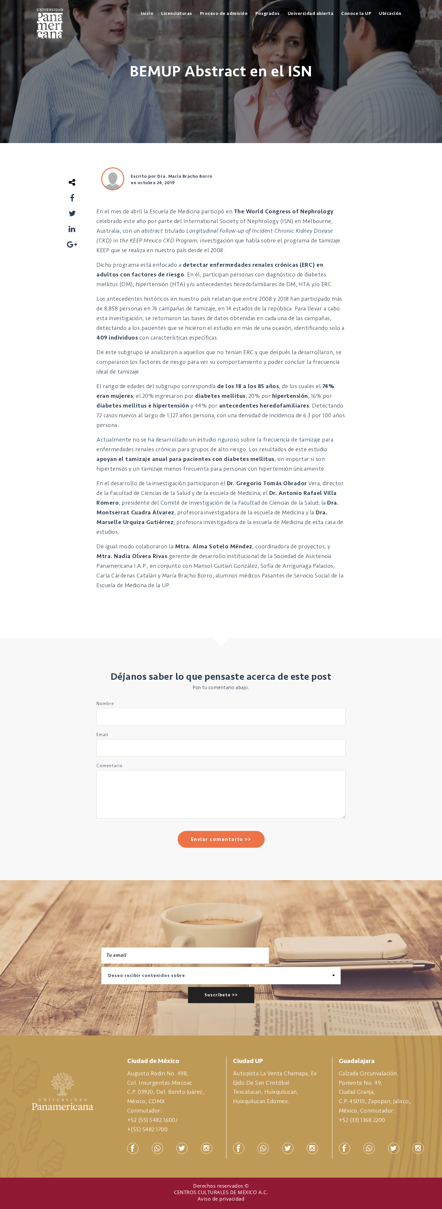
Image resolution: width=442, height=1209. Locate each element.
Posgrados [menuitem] (267, 13)
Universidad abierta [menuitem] (311, 13)
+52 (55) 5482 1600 (151, 1120)
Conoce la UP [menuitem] (356, 13)
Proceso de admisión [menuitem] (224, 13)
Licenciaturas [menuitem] (176, 13)
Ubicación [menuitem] (390, 13)
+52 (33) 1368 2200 (362, 1120)
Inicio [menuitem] (147, 13)
